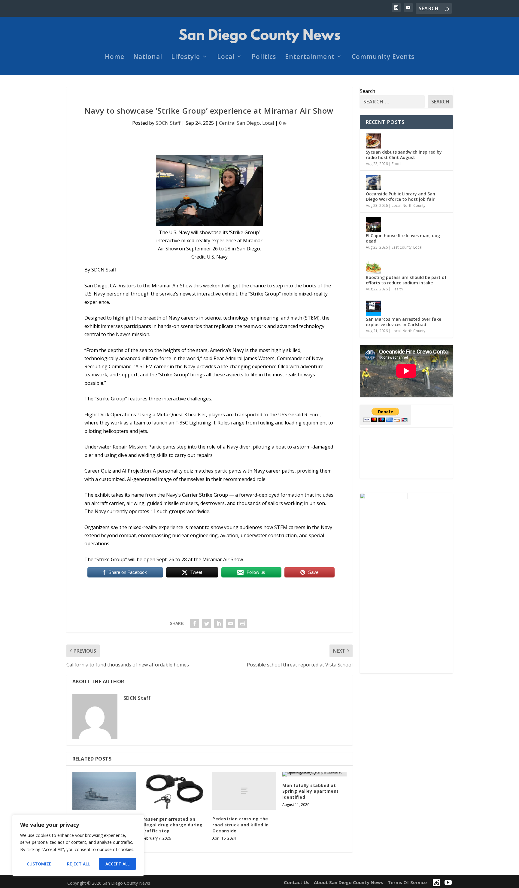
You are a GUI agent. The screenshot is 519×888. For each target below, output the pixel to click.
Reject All (78, 864)
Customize (39, 864)
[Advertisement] (406, 456)
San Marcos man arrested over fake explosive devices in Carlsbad (403, 321)
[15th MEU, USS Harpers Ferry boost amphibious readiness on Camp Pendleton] (104, 791)
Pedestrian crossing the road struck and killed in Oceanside (240, 824)
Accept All (117, 864)
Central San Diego (239, 123)
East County (401, 247)
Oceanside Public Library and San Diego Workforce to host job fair (400, 196)
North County (413, 205)
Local (226, 57)
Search (367, 91)
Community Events (383, 57)
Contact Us (296, 882)
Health (397, 289)
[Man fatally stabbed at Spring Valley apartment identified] (314, 774)
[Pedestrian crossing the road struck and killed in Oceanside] (244, 791)
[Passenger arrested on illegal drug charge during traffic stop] (174, 791)
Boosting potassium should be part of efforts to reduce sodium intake (406, 280)
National (147, 57)
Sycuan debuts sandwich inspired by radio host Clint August (404, 154)
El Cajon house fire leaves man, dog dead (403, 238)
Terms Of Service (407, 882)
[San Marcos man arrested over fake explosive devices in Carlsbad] (373, 308)
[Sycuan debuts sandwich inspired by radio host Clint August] (373, 141)
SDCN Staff (168, 123)
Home (114, 57)
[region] (78, 845)
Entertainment (310, 57)
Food (396, 163)
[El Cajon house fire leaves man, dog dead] (373, 224)
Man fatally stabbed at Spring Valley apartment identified (310, 791)
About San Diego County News (348, 882)
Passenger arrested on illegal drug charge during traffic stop (172, 825)
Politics (264, 57)
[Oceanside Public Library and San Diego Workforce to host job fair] (373, 182)
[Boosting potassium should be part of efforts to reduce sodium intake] (373, 266)
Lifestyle (185, 57)
